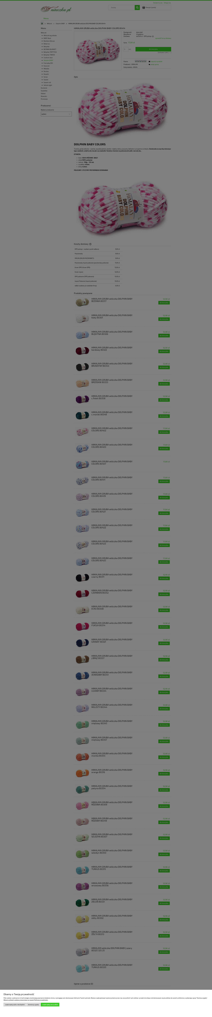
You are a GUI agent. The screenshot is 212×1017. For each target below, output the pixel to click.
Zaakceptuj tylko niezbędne (15, 1005)
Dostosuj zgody (33, 1005)
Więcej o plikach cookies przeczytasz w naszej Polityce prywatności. (26, 1000)
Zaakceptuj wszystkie (50, 1005)
